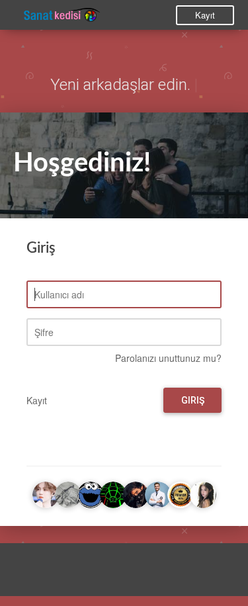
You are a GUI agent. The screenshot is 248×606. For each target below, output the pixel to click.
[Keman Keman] (68, 492)
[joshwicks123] (158, 492)
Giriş (192, 400)
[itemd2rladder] (45, 492)
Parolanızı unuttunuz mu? (168, 358)
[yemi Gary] (90, 492)
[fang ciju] (203, 492)
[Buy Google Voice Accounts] (180, 492)
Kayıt (205, 15)
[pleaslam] (113, 492)
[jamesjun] (135, 492)
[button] (23, 573)
